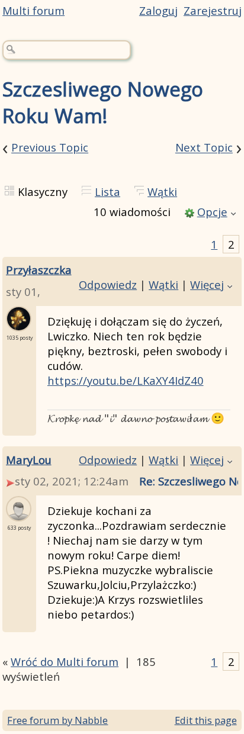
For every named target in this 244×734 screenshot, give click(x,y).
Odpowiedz (108, 284)
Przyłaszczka (39, 269)
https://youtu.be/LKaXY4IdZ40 (125, 380)
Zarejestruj (213, 10)
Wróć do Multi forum (64, 661)
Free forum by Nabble (57, 720)
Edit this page (206, 720)
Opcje (212, 211)
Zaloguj (158, 10)
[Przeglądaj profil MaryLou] (18, 514)
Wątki (162, 191)
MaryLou (29, 459)
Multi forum (33, 10)
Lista (107, 191)
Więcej (207, 284)
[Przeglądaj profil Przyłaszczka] (18, 324)
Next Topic (204, 147)
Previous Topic (49, 147)
